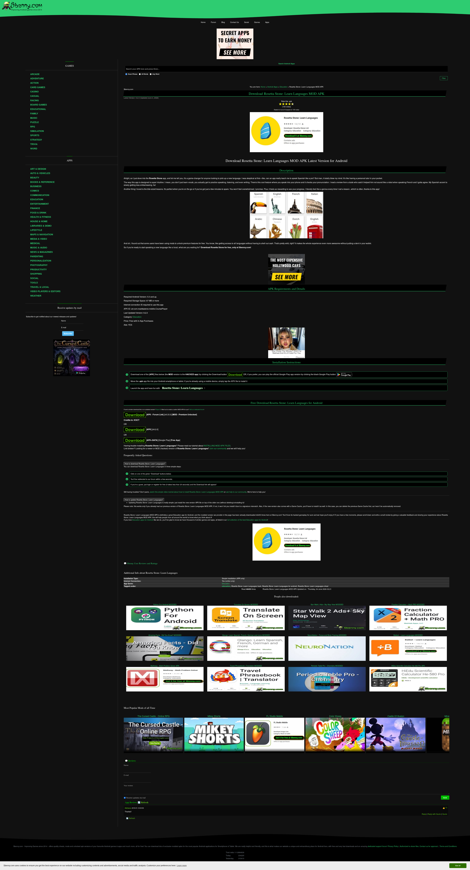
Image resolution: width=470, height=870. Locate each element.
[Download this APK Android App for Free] (135, 414)
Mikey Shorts (214, 716)
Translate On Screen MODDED (246, 604)
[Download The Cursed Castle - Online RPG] (153, 734)
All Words (144, 74)
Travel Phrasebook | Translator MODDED (246, 666)
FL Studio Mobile (274, 716)
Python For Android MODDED (164, 604)
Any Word (155, 74)
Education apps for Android (142, 520)
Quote (444, 814)
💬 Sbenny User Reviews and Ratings (141, 563)
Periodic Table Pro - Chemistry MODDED (327, 666)
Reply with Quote (434, 814)
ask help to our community (236, 492)
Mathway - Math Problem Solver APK (165, 666)
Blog (223, 22)
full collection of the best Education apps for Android (247, 520)
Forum (213, 22)
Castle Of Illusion (396, 716)
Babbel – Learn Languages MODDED (408, 635)
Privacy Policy (393, 846)
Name (126, 765)
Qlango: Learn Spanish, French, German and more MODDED (246, 635)
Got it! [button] (458, 866)
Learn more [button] (182, 865)
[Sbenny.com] (22, 5)
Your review (128, 786)
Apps (267, 22)
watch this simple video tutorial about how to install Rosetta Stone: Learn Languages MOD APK (186, 492)
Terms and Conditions (448, 846)
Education (137, 316)
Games (257, 22)
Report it (158, 409)
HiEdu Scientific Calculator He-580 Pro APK (408, 666)
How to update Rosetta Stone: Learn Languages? (144, 499)
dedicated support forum (377, 846)
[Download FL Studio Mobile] (274, 734)
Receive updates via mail (136, 797)
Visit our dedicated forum (196, 409)
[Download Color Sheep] (335, 734)
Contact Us (234, 22)
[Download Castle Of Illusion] (395, 734)
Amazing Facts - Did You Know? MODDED (164, 635)
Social (246, 22)
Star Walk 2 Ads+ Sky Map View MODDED (327, 604)
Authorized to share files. (409, 846)
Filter (444, 78)
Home (203, 22)
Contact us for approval (429, 846)
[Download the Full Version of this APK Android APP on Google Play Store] (135, 440)
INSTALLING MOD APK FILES (217, 445)
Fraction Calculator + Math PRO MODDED (408, 604)
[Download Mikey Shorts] (214, 734)
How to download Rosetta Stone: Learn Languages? (145, 463)
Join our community (218, 448)
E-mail (126, 775)
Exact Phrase (132, 74)
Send (445, 798)
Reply (424, 814)
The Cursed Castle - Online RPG (153, 716)
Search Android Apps (286, 64)
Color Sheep (335, 716)
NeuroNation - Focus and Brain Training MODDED (327, 635)
